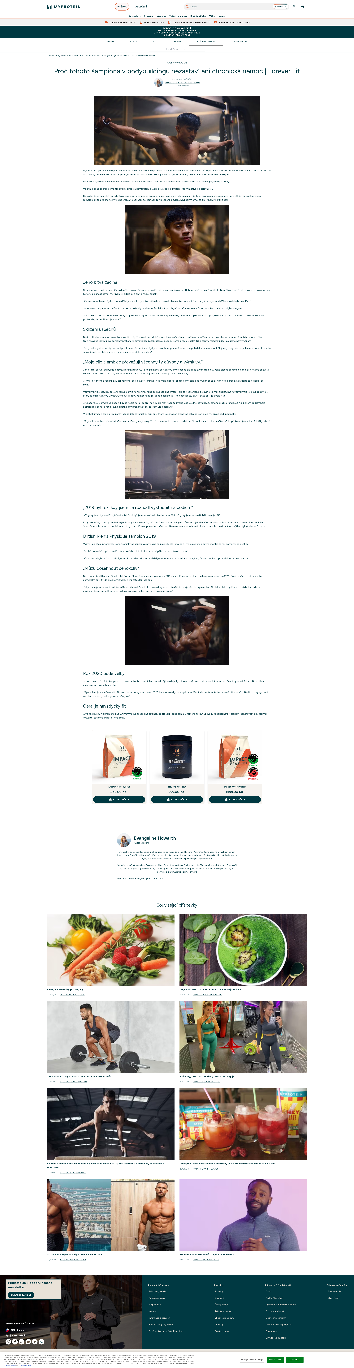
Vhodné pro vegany (224, 1318)
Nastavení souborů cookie (20, 1323)
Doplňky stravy (239, 42)
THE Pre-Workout (177, 787)
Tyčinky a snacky (178, 16)
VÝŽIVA (122, 6)
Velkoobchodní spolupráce (279, 1324)
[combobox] (236, 6)
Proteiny (148, 16)
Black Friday (333, 1298)
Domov (50, 55)
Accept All (294, 1360)
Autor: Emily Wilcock (73, 1259)
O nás (269, 1291)
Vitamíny (161, 16)
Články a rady (221, 1304)
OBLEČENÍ (141, 6)
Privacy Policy (10, 1365)
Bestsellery (135, 16)
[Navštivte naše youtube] (28, 1341)
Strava (133, 42)
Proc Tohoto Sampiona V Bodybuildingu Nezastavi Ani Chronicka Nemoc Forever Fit (118, 55)
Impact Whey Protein (235, 787)
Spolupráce (271, 1331)
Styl (155, 42)
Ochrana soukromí (275, 1311)
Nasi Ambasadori (70, 55)
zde (161, 878)
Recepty (177, 42)
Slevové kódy (334, 1291)
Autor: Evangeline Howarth (182, 82)
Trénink (111, 42)
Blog (58, 55)
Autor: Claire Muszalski (207, 994)
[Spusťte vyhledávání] (187, 6)
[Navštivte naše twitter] (35, 1341)
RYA (195, 852)
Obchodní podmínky (276, 1318)
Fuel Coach (281, 7)
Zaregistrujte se (21, 1295)
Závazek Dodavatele (276, 1338)
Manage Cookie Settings (252, 1360)
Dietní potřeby (198, 16)
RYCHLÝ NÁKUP (121, 799)
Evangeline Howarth (155, 838)
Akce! (222, 16)
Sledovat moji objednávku (161, 1324)
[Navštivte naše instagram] (8, 1341)
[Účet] (294, 7)
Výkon (212, 16)
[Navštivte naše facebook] (15, 1341)
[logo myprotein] (63, 6)
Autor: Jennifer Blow (73, 1081)
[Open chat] (41, 1341)
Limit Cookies (275, 1360)
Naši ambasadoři (206, 42)
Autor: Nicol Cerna (72, 994)
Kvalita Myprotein (274, 1298)
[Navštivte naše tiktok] (21, 1341)
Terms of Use (25, 1365)
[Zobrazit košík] (303, 6)
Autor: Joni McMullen (206, 1081)
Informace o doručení (159, 1318)
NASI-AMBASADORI (177, 63)
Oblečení (219, 1298)
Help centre (155, 1304)
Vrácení (152, 1311)
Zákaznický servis (157, 1291)
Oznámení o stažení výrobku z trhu (166, 1331)
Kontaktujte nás (157, 1298)
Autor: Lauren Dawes (73, 1172)
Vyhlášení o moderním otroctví (281, 1304)
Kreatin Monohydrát (119, 787)
